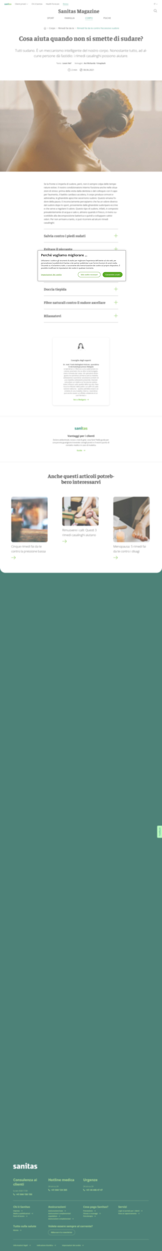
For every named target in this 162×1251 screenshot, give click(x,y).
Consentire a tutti (112, 274)
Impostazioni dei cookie (51, 274)
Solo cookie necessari (89, 274)
